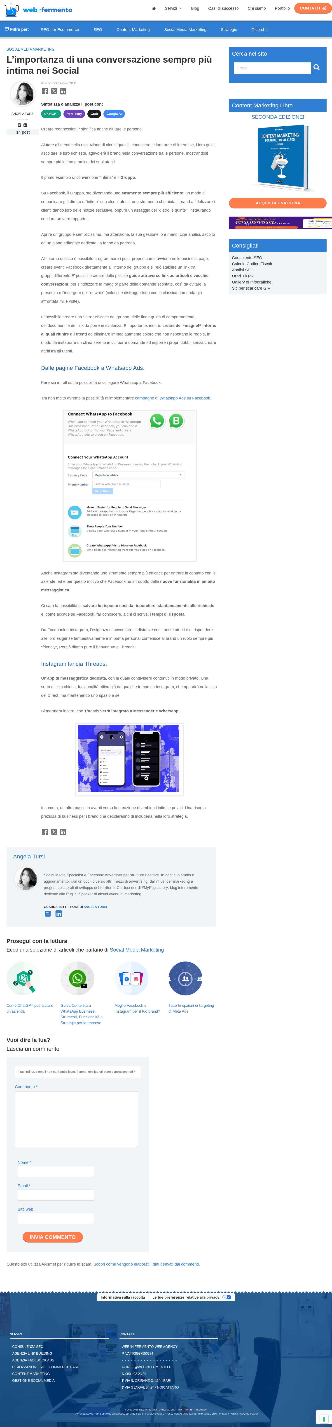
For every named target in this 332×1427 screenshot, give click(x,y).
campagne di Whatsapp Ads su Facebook (172, 398)
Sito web (25, 1209)
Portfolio (282, 8)
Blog (195, 8)
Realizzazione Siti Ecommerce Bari (45, 1367)
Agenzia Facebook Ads (33, 1360)
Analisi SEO (243, 270)
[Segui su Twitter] (20, 125)
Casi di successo (223, 8)
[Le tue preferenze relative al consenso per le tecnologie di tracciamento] (324, 1419)
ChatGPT (51, 114)
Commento (26, 1086)
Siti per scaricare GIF (251, 288)
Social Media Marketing (185, 29)
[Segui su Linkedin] (25, 125)
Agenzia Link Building (32, 1353)
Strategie (229, 29)
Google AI (114, 114)
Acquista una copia (278, 203)
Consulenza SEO (27, 1347)
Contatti (310, 8)
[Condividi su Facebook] (45, 93)
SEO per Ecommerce (60, 29)
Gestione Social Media (33, 1380)
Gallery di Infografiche (251, 282)
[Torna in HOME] (38, 19)
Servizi (171, 8)
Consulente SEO (247, 257)
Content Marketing (133, 29)
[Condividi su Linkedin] (63, 93)
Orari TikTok (243, 276)
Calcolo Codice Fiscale (252, 264)
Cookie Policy (249, 1414)
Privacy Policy (228, 1414)
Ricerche (260, 29)
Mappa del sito (207, 1414)
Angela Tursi (23, 114)
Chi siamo (257, 8)
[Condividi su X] (54, 93)
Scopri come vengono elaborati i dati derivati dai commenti (146, 1264)
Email (24, 1186)
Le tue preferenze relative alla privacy (185, 1297)
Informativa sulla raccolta (123, 1297)
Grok (94, 114)
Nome (24, 1162)
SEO (98, 29)
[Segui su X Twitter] (48, 915)
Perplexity (74, 114)
